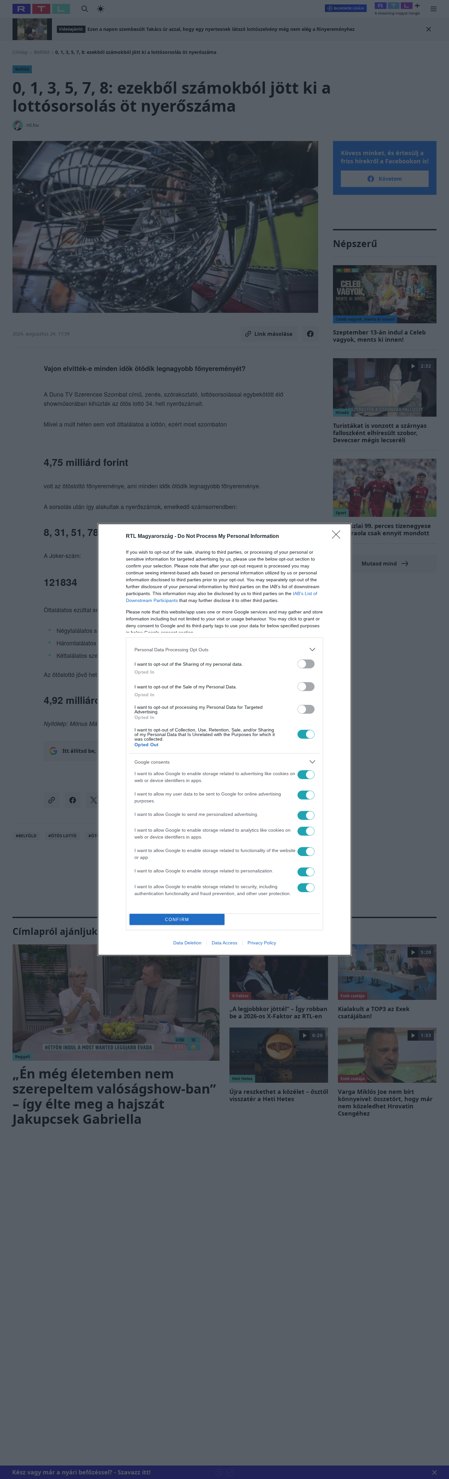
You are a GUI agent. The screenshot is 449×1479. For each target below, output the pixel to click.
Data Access (224, 942)
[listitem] (224, 649)
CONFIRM (177, 919)
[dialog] (224, 739)
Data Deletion (187, 942)
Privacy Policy (262, 942)
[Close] (338, 536)
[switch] (306, 663)
